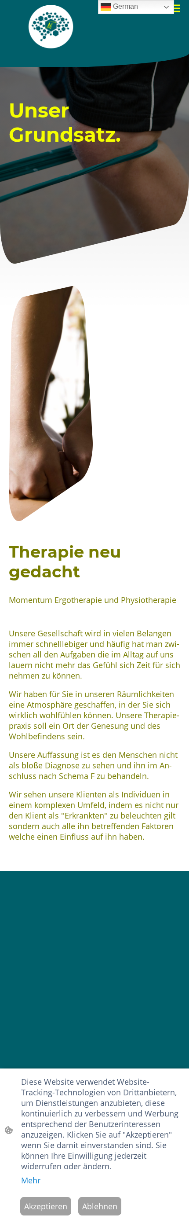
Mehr (30, 1180)
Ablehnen (99, 1206)
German (124, 6)
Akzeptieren (45, 1206)
